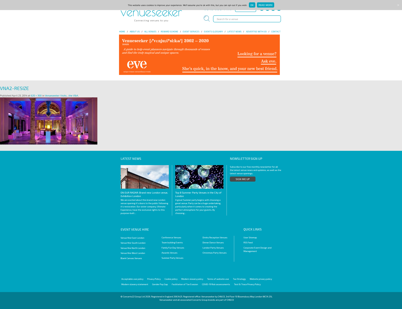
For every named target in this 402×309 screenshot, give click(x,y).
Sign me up (243, 179)
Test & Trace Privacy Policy (247, 284)
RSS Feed (248, 242)
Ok (252, 4)
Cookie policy (171, 279)
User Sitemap (250, 237)
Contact (276, 31)
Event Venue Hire (135, 229)
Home (122, 31)
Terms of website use (218, 279)
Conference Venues (171, 237)
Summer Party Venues (172, 258)
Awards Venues (169, 252)
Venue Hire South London (133, 242)
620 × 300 (36, 95)
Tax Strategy (239, 279)
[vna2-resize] (48, 120)
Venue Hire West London (133, 253)
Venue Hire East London (132, 237)
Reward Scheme (169, 31)
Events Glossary (213, 31)
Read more (265, 4)
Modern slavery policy (192, 279)
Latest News (234, 31)
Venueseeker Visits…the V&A (61, 95)
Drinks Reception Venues (215, 237)
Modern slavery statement (134, 284)
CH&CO (230, 299)
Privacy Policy (154, 279)
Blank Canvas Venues (131, 258)
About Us (135, 31)
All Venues (150, 31)
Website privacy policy (261, 279)
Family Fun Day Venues (173, 247)
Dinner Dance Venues (213, 242)
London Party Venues (213, 247)
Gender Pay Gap (160, 284)
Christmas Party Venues (215, 252)
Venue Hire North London (133, 248)
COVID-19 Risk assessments (216, 284)
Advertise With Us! (256, 31)
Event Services (191, 31)
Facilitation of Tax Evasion (185, 284)
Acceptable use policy (132, 279)
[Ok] (398, 5)
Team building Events (172, 242)
